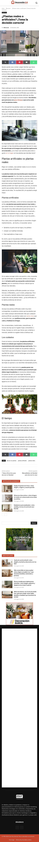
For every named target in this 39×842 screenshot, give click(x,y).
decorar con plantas (11, 460)
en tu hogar (9, 153)
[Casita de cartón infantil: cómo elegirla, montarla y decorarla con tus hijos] (7, 563)
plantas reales (31, 460)
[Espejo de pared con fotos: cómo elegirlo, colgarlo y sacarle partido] (7, 488)
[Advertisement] (19, 708)
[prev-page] (3, 515)
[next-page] (6, 515)
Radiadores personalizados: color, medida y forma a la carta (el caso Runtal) (24, 506)
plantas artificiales (22, 460)
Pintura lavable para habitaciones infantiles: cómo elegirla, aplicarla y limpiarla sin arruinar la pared (24, 583)
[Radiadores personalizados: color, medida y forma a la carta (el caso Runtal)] (7, 508)
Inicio (3, 8)
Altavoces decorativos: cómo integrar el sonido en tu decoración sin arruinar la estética (25, 497)
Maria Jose (6, 27)
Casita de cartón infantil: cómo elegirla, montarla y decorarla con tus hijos (25, 561)
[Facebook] (17, 827)
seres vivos (30, 316)
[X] (21, 827)
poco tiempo (18, 100)
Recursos (8, 8)
